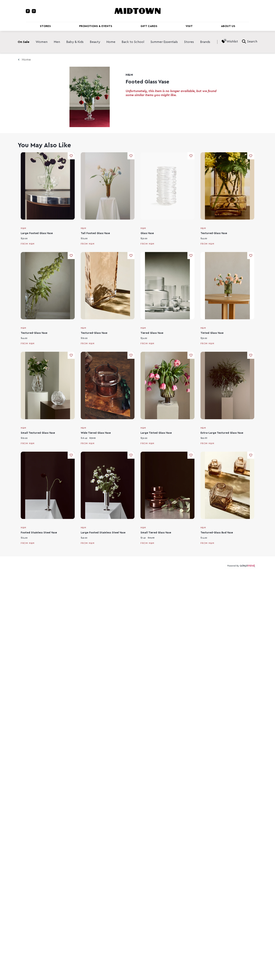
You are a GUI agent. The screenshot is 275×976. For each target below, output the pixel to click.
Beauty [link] (95, 42)
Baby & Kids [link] (75, 42)
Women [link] (42, 42)
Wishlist (232, 41)
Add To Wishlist (71, 155)
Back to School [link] (133, 42)
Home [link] (110, 42)
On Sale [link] (23, 42)
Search (252, 41)
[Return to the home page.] (137, 10)
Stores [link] (189, 42)
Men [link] (57, 42)
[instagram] (34, 11)
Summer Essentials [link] (164, 42)
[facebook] (28, 11)
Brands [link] (205, 42)
